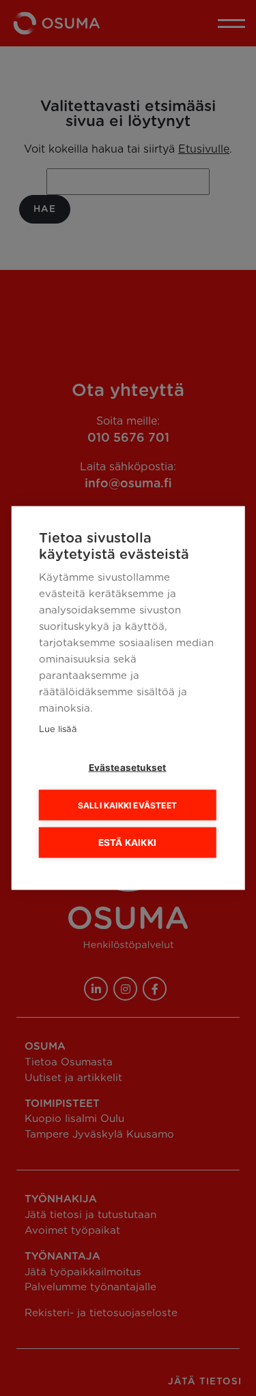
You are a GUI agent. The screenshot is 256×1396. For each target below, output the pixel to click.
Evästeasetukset (128, 767)
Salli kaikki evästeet (127, 805)
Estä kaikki (127, 842)
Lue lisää (57, 729)
